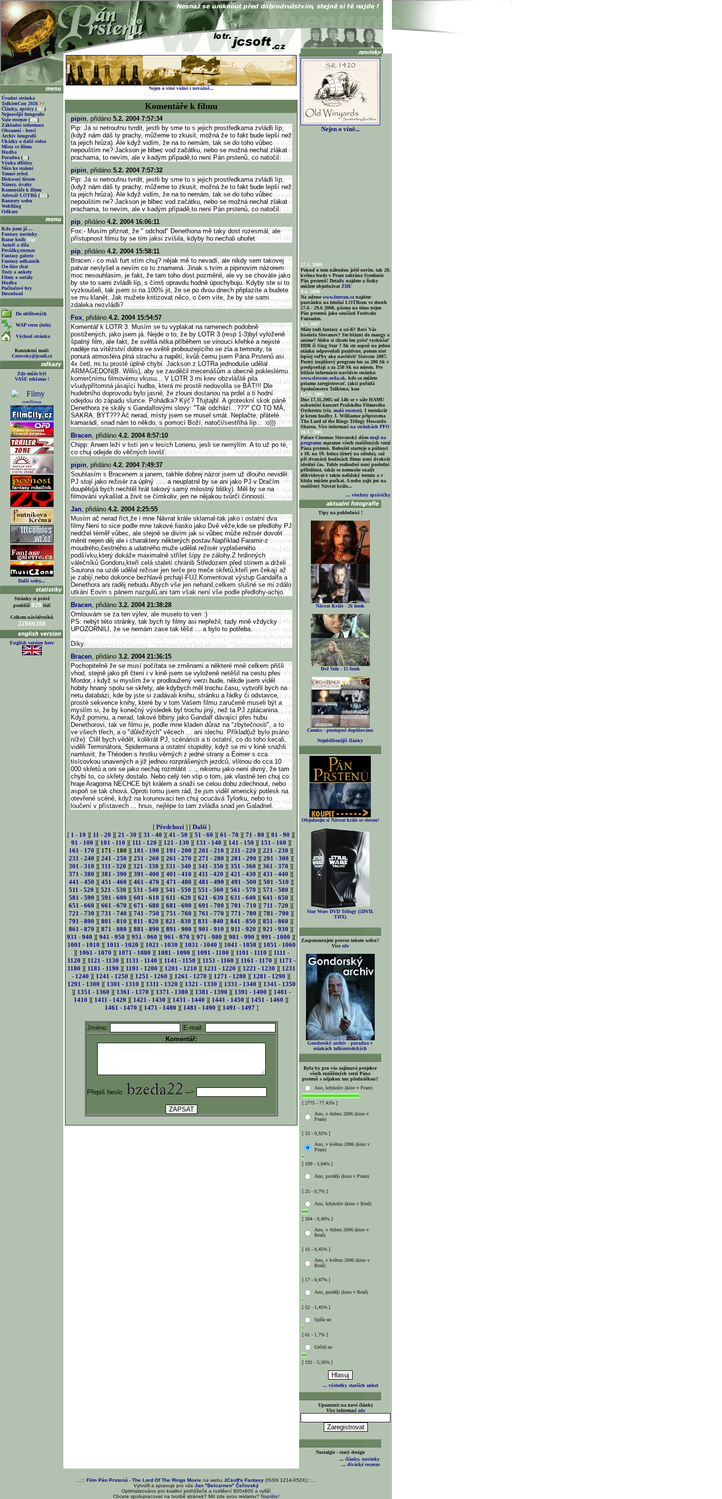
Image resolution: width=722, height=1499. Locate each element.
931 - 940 (79, 937)
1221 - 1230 (259, 968)
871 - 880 (114, 929)
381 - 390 (114, 874)
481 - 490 (211, 882)
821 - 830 (178, 921)
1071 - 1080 (134, 952)
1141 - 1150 (179, 960)
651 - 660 (81, 905)
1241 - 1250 (112, 976)
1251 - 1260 (151, 976)
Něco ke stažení (17, 168)
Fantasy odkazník (20, 261)
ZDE (346, 286)
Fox (76, 317)
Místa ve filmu (16, 146)
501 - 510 (276, 882)
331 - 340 (178, 866)
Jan (76, 509)
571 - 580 (275, 889)
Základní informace (22, 125)
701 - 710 (243, 905)
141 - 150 (241, 842)
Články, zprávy (17, 108)
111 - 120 (144, 842)
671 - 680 (146, 905)
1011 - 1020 (123, 944)
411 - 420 (210, 874)
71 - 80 (255, 834)
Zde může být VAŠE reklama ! (32, 376)
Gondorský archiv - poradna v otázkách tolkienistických (340, 1045)
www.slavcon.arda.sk (323, 378)
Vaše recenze (14, 119)
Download (12, 293)
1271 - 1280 (230, 976)
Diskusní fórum (18, 179)
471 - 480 (179, 882)
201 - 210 (211, 850)
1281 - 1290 (269, 976)
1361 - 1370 (132, 992)
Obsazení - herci (18, 130)
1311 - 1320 (162, 984)
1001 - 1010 (83, 944)
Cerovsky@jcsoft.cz (32, 356)
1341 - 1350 (279, 984)
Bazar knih (13, 239)
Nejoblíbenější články (340, 740)
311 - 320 (113, 866)
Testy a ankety (16, 272)
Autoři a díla (15, 245)
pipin (78, 118)
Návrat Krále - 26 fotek (340, 606)
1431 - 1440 (188, 999)
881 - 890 (146, 929)
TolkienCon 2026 (23, 103)
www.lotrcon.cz (338, 297)
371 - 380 (81, 874)
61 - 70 (229, 834)
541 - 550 (178, 889)
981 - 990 (241, 937)
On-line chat (14, 266)
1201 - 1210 (181, 968)
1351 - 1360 (93, 992)
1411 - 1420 (110, 999)
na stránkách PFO (369, 426)
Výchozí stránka (33, 336)
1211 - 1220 (220, 968)
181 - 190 (146, 850)
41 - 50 (178, 834)
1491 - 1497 (238, 1007)
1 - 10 (78, 834)
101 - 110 (112, 842)
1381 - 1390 (211, 992)
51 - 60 (203, 834)
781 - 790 (276, 913)
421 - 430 (243, 874)
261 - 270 (179, 858)
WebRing (11, 206)
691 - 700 (211, 905)
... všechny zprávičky (368, 495)
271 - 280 (211, 858)
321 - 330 (146, 866)
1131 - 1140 (141, 960)
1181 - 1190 (103, 968)
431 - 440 (275, 874)
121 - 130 (176, 842)
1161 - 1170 (256, 960)
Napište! (270, 1496)
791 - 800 (81, 921)
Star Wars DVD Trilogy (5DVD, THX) (340, 914)
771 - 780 (243, 913)
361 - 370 (275, 866)
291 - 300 (276, 858)
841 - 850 (243, 921)
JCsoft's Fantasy (244, 1480)
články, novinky (362, 1459)
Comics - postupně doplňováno (340, 730)
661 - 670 (114, 905)
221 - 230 (275, 850)
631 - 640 (243, 897)
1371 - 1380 (172, 992)
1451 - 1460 (267, 999)
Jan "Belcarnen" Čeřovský (226, 1485)
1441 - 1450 (228, 999)
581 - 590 (81, 897)
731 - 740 (114, 913)
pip (76, 221)
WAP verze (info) (33, 325)
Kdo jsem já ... (17, 228)
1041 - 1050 (240, 944)
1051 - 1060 (279, 944)
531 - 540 (146, 889)
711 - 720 (275, 905)
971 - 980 (209, 937)
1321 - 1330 (201, 984)
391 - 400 (146, 874)
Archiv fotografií (18, 136)
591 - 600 (114, 897)
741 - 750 (146, 913)
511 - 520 (81, 889)
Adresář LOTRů (19, 195)
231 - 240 (81, 858)
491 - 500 (243, 882)
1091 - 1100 (213, 952)
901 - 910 (211, 929)
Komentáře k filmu (21, 190)
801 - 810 (114, 921)
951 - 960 (144, 937)
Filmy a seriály (17, 277)
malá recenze (346, 410)
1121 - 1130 (103, 960)
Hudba (9, 152)
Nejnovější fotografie (22, 114)
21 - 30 (127, 834)
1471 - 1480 (160, 1007)
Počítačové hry (16, 288)
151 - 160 (273, 842)
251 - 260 (146, 858)
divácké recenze (363, 1464)
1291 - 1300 (83, 984)
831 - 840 (210, 921)
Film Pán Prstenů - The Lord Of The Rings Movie (143, 1480)
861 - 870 (81, 929)
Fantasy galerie (17, 255)
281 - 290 (243, 858)
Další (200, 827)
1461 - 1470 (121, 1007)
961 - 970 (177, 937)
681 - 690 (179, 905)
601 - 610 (146, 897)
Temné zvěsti (14, 173)
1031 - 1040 (201, 944)
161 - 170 (81, 850)
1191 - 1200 (142, 968)
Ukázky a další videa (23, 141)
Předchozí (170, 827)
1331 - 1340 (240, 984)
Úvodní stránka (18, 98)
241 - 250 (114, 858)
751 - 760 (179, 913)
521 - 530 (113, 889)
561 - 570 (243, 889)
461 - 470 (146, 882)
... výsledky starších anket (350, 1385)
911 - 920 (243, 929)
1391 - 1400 (250, 992)
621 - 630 (210, 897)
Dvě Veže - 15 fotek (340, 668)
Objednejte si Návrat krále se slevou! (340, 820)
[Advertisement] (181, 1149)
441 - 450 (81, 882)
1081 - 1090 (174, 952)
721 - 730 (81, 913)
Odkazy (9, 211)
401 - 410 (179, 874)
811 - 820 (146, 921)
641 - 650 (275, 897)
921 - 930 (275, 929)
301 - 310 (81, 866)
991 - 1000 (275, 937)
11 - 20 (102, 834)
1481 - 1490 (199, 1007)
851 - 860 (275, 921)
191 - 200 (179, 850)
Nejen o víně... (340, 129)
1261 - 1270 (190, 976)
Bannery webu (16, 200)
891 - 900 (179, 929)
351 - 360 (243, 866)
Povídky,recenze (18, 250)
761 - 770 (211, 913)
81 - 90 (280, 834)
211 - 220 (243, 850)
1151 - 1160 (218, 960)
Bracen (81, 435)
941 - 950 (112, 937)
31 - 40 (152, 834)
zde (345, 945)
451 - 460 (114, 882)
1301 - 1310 (123, 984)
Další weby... (31, 580)
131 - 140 (209, 842)
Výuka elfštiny (16, 163)
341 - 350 (210, 866)
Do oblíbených (31, 313)
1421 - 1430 (149, 999)
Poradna (10, 157)
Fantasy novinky (19, 234)
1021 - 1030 (161, 944)
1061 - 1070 (95, 952)
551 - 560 (210, 889)
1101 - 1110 (251, 952)
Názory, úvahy (16, 184)
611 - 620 (178, 897)
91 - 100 (82, 842)
